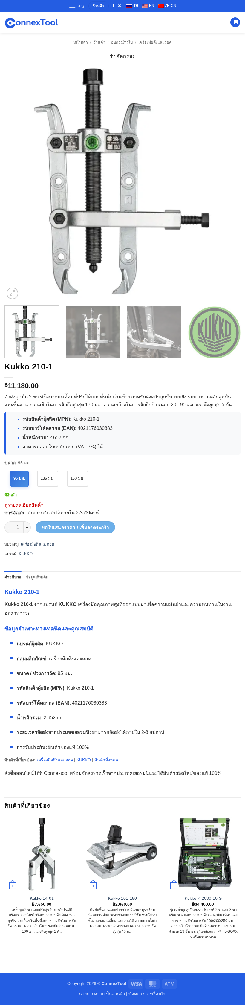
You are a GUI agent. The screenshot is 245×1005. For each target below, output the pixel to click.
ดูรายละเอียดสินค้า (24, 505)
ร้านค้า (99, 42)
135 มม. (48, 478)
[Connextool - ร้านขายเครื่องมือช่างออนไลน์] (31, 22)
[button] (76, 6)
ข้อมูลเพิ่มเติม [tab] (37, 577)
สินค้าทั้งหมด (106, 759)
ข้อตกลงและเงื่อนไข (147, 994)
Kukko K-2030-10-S (203, 898)
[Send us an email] (119, 6)
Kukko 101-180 (122, 898)
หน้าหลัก (81, 42)
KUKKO (26, 554)
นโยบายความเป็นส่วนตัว (102, 994)
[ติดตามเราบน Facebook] (113, 6)
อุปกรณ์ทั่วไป (122, 42)
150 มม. (78, 478)
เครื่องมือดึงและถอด (155, 42)
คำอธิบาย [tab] (13, 577)
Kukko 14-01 (42, 898)
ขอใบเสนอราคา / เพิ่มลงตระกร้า (75, 527)
